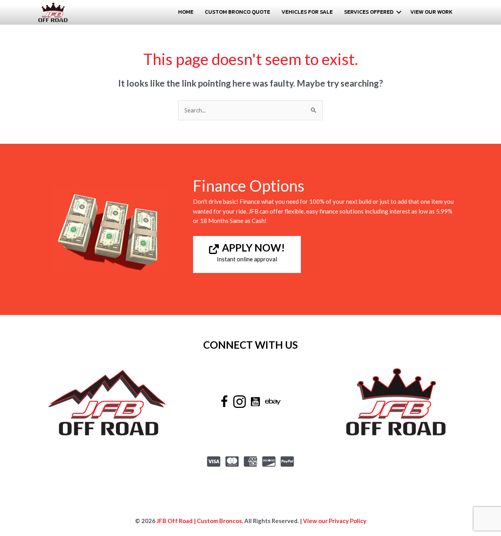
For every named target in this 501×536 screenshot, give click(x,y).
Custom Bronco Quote (237, 12)
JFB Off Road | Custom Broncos (198, 520)
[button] (398, 12)
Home (185, 12)
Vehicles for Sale (307, 12)
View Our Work (431, 12)
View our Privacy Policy (334, 520)
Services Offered (368, 12)
